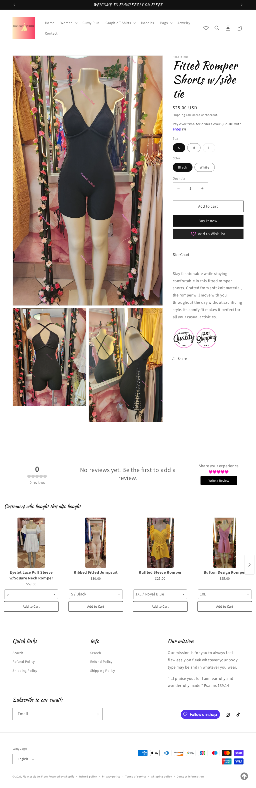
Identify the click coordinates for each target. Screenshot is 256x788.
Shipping (179, 115)
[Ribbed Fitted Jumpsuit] (96, 543)
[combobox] (31, 594)
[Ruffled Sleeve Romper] (160, 543)
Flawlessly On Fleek (35, 776)
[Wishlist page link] (206, 28)
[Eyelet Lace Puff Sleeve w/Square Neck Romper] (31, 543)
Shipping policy (161, 776)
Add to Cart (31, 606)
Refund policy (88, 776)
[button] (69, 23)
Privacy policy (111, 776)
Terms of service (135, 776)
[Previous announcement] (14, 5)
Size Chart (181, 254)
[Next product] (249, 565)
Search (18, 653)
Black (182, 167)
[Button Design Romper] (225, 543)
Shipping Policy (24, 670)
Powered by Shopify (61, 776)
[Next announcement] (241, 5)
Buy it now (208, 220)
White (205, 167)
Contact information (190, 776)
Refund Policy (23, 661)
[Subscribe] (96, 714)
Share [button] (182, 358)
